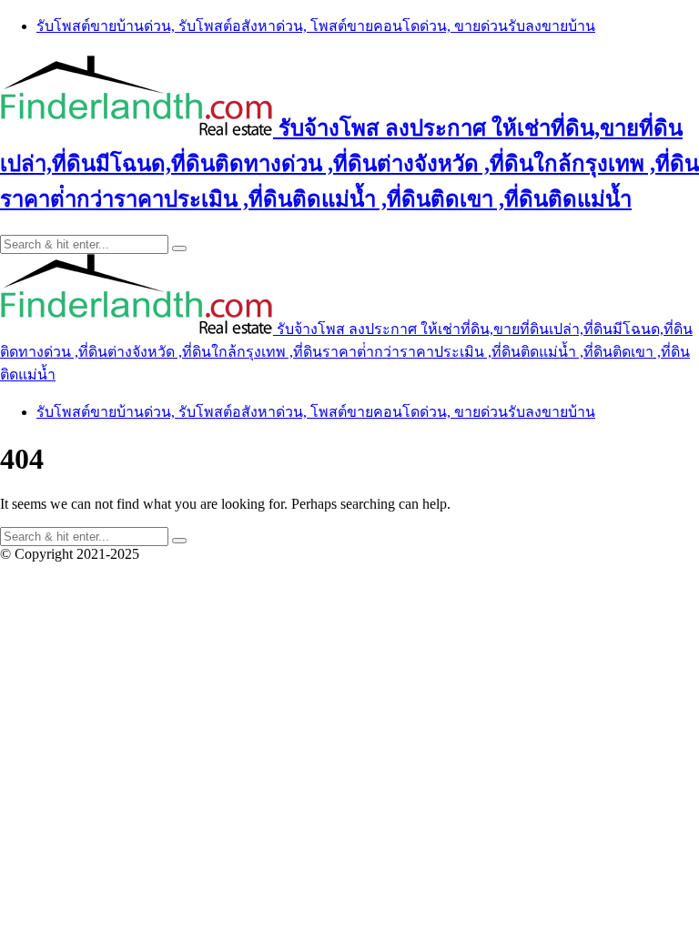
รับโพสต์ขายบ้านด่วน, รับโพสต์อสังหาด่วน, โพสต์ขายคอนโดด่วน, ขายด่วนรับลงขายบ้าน (315, 26)
